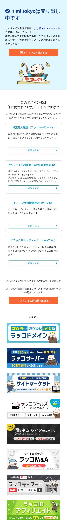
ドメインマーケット (49, 28)
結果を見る (33, 150)
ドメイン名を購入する (35, 52)
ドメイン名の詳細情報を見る (33, 300)
